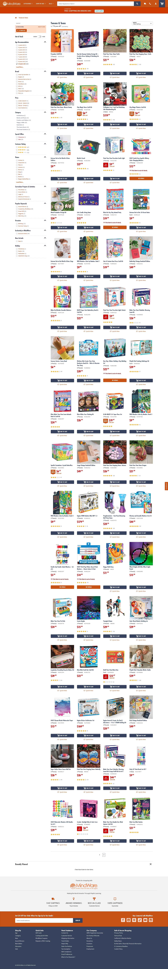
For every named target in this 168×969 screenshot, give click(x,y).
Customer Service (66, 936)
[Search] (137, 3)
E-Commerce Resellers (121, 946)
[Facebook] (123, 920)
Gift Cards (39, 933)
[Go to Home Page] (16, 18)
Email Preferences (66, 954)
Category (18, 936)
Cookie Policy (118, 949)
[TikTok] (140, 920)
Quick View (63, 77)
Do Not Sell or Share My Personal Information (127, 943)
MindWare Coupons (41, 938)
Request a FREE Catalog (43, 941)
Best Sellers (18, 943)
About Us (89, 938)
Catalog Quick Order (42, 936)
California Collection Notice (122, 938)
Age (16, 933)
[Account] (156, 3)
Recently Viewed (21, 864)
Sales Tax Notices (66, 946)
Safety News (118, 941)
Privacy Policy (118, 933)
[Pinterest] (134, 920)
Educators (18, 946)
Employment (90, 949)
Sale (16, 949)
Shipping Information (67, 938)
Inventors (89, 943)
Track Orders (65, 941)
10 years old (22, 30)
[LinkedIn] (129, 920)
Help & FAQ (64, 943)
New (16, 938)
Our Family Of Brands (93, 936)
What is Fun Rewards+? (68, 957)
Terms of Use (118, 936)
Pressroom (90, 946)
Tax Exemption (65, 949)
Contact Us (64, 933)
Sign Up (77, 920)
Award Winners (19, 941)
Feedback (166, 486)
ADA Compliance (66, 952)
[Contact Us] (150, 3)
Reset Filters (41, 26)
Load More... (20, 67)
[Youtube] (145, 920)
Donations (90, 941)
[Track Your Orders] (145, 3)
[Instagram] (151, 920)
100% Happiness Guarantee (95, 933)
